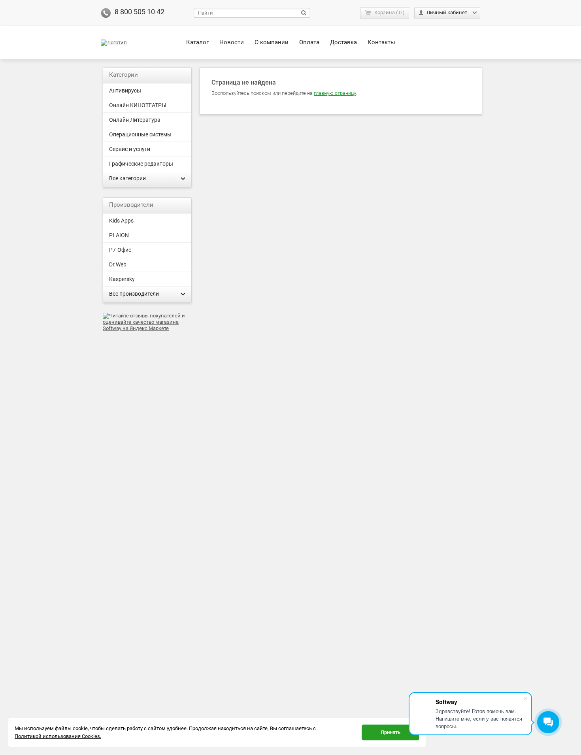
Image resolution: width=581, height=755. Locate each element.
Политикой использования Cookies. (58, 736)
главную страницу (335, 93)
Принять (390, 732)
